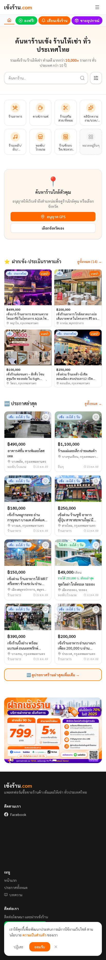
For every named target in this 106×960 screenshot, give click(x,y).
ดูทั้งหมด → (93, 403)
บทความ (15, 894)
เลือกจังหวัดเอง (53, 228)
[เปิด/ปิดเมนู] (97, 7)
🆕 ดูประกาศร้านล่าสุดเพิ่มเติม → (53, 674)
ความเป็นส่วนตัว (34, 935)
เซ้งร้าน (18, 7)
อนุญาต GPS (56, 216)
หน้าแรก (10, 880)
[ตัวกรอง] (96, 78)
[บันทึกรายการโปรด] (45, 417)
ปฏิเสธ (18, 946)
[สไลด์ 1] (50, 760)
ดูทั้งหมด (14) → (89, 261)
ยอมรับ (39, 946)
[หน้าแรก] (9, 20)
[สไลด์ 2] (54, 760)
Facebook (18, 814)
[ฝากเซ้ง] (53, 730)
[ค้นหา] (82, 78)
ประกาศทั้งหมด (16, 887)
